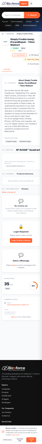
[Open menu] (31, 4)
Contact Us (6, 416)
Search (33, 15)
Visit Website (20, 55)
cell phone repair (25, 141)
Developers (6, 402)
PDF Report (35, 55)
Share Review (34, 64)
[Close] (38, 439)
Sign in (13, 317)
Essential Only (20, 440)
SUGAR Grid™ (7, 396)
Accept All (31, 440)
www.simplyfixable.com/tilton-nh (18, 305)
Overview (7, 69)
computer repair (11, 141)
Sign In (24, 3)
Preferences (7, 440)
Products (5, 392)
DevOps (29, 21)
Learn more (15, 435)
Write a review (7, 192)
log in (14, 265)
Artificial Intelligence (30, 25)
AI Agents (5, 399)
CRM (37, 21)
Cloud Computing (16, 21)
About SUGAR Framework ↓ (15, 166)
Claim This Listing (33, 59)
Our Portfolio (6, 412)
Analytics (8, 25)
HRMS (17, 25)
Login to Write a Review (21, 240)
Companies (10, 34)
